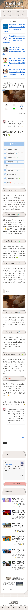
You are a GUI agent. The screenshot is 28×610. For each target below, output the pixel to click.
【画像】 (8, 166)
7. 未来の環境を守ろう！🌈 (13, 178)
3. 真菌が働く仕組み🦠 (12, 157)
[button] (21, 109)
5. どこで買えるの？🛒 (12, 170)
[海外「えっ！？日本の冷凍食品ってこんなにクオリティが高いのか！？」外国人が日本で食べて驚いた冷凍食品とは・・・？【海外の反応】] (5, 60)
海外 (5, 443)
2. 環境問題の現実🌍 (12, 153)
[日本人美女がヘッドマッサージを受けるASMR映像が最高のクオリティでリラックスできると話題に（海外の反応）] (5, 37)
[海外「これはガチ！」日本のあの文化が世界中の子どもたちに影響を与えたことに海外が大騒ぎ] (5, 71)
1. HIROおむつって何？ (12, 149)
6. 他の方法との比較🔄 (12, 174)
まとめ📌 (9, 182)
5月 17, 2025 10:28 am (9, 464)
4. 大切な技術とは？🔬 (12, 162)
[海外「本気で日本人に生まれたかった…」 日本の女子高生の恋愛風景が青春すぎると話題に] (5, 49)
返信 (22, 475)
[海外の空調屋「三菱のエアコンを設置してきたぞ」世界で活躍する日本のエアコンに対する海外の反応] (5, 26)
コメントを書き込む (14, 483)
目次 (13, 144)
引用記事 (23, 437)
